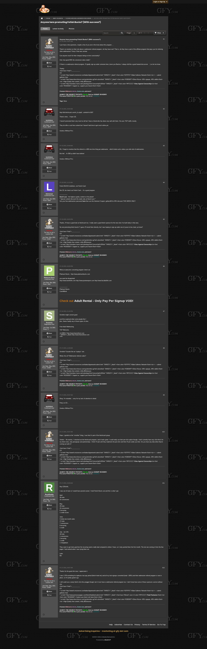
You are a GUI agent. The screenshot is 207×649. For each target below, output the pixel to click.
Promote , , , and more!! (75, 91)
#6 (164, 266)
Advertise (118, 625)
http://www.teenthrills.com (68, 280)
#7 (164, 311)
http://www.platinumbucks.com (80, 274)
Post (50, 66)
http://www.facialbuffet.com (103, 280)
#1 (164, 39)
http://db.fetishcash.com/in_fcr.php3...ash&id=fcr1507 (76, 112)
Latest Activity (58, 29)
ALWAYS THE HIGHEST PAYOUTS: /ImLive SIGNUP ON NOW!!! (83, 94)
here (84, 201)
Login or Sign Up (159, 2)
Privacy (137, 625)
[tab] (45, 28)
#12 (163, 567)
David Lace (63, 197)
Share (50, 62)
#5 (164, 219)
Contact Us (128, 625)
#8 (164, 348)
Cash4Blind (63, 291)
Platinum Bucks (65, 289)
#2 (164, 109)
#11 (163, 483)
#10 (163, 432)
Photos (71, 29)
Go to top (161, 625)
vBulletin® (107, 640)
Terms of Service (148, 625)
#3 (164, 145)
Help (111, 625)
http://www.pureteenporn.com (85, 280)
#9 (164, 395)
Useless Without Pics (66, 131)
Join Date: (45, 57)
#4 (164, 182)
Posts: (44, 59)
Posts (45, 29)
